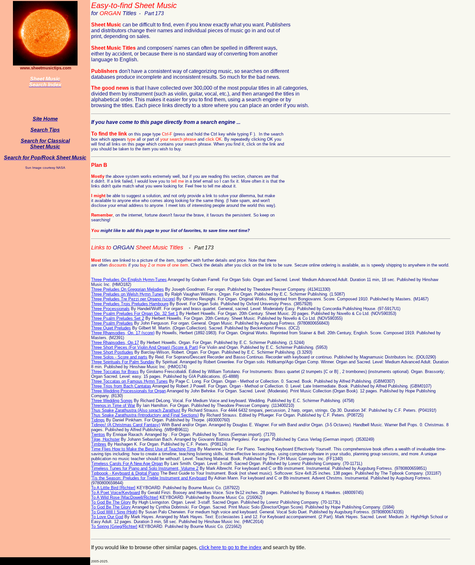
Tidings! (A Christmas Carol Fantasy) (125, 424)
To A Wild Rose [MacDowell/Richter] (124, 497)
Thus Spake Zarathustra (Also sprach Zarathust (135, 410)
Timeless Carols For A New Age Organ (127, 463)
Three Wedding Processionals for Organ (128, 390)
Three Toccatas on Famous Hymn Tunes (129, 381)
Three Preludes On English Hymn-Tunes (129, 279)
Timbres (98, 444)
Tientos (98, 434)
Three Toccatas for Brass (115, 371)
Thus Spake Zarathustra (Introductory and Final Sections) (145, 415)
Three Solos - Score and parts (119, 357)
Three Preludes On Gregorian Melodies (127, 289)
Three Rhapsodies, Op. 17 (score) (122, 332)
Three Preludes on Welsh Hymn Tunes (127, 294)
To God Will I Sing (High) (114, 512)
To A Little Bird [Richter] (113, 487)
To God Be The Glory (111, 502)
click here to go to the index (230, 547)
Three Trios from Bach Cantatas (121, 386)
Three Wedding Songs (111, 400)
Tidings (98, 420)
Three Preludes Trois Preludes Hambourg (129, 303)
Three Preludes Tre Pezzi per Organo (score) (133, 299)
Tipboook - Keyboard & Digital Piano (125, 473)
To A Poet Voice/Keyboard (115, 492)
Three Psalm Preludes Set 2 (117, 318)
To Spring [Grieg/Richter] (114, 526)
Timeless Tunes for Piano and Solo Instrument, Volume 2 (144, 468)
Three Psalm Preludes (112, 323)
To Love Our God (107, 516)
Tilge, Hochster (105, 439)
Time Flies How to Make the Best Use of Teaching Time (143, 449)
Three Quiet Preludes (111, 328)
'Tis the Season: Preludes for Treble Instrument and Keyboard (149, 478)
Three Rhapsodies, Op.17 (115, 342)
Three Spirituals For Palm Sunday (122, 361)
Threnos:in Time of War (113, 405)
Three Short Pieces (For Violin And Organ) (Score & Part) (144, 347)
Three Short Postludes (112, 352)
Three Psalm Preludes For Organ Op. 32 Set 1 (134, 313)
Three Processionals (110, 308)
